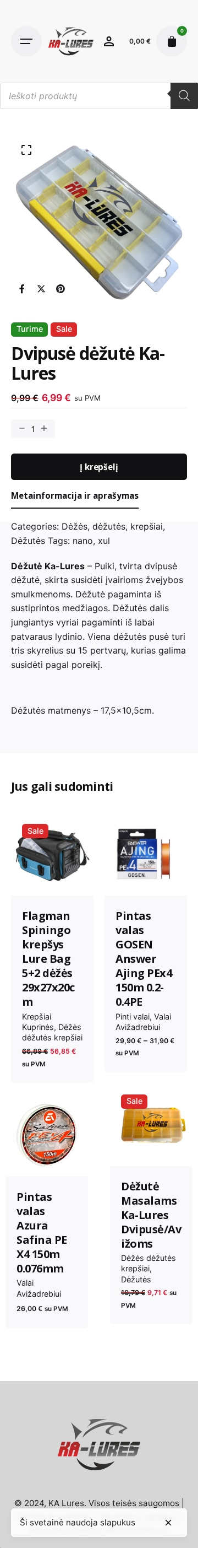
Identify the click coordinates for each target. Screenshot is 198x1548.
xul (104, 540)
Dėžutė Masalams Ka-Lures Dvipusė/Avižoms (151, 1215)
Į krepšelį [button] (52, 877)
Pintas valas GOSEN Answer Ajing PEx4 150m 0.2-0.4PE (144, 958)
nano (83, 540)
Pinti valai (133, 1016)
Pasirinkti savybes (145, 877)
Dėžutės (28, 540)
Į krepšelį (99, 466)
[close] (168, 1522)
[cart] (171, 41)
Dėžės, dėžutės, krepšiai (112, 526)
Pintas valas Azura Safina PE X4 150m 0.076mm (41, 1232)
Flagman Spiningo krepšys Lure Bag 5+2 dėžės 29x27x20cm (48, 958)
